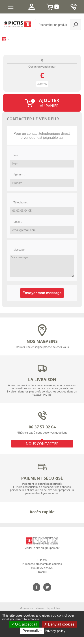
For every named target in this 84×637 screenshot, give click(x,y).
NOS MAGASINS (42, 341)
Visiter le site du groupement (42, 549)
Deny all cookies (60, 624)
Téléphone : (20, 202)
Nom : (17, 155)
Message (19, 249)
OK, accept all (25, 624)
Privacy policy (55, 631)
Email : (17, 221)
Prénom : (18, 174)
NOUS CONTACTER (42, 443)
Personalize (32, 631)
